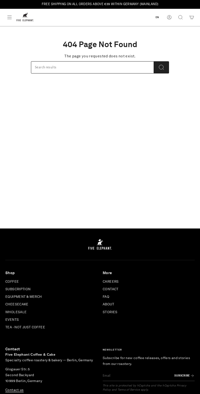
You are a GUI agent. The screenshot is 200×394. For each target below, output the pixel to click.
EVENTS (12, 319)
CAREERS (111, 281)
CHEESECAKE (17, 304)
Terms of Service (129, 389)
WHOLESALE (16, 312)
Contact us (14, 390)
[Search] (161, 67)
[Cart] (192, 17)
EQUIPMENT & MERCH (23, 297)
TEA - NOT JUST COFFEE (25, 327)
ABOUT (108, 304)
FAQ (106, 297)
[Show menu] (9, 17)
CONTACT (111, 289)
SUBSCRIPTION (18, 289)
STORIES (110, 312)
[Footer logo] (100, 244)
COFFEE (12, 281)
